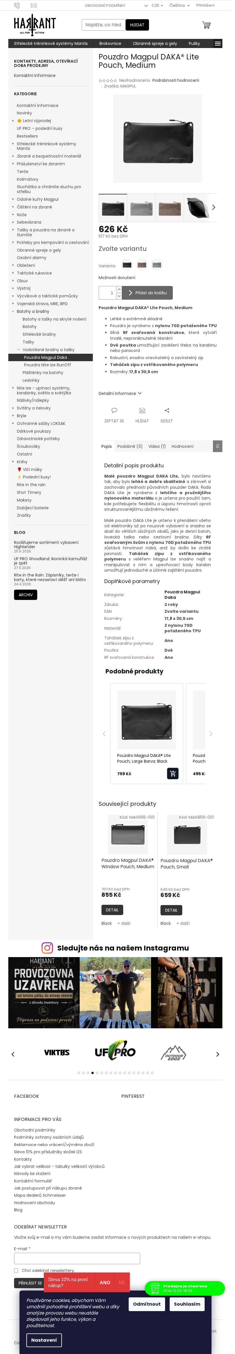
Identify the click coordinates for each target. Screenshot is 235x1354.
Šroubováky (28, 446)
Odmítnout (147, 1304)
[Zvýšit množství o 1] (119, 289)
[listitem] (146, 733)
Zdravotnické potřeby (38, 439)
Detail (112, 910)
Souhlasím (187, 1304)
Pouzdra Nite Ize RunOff (47, 365)
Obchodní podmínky (105, 5)
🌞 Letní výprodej (34, 121)
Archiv (26, 595)
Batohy (30, 326)
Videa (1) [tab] (157, 446)
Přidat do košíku (151, 293)
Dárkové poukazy (34, 431)
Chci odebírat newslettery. (48, 1270)
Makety (24, 500)
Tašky (28, 342)
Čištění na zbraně (34, 207)
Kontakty (23, 1159)
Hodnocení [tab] (182, 446)
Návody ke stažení (32, 1173)
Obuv (22, 281)
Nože (22, 215)
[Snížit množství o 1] (119, 296)
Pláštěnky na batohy (43, 372)
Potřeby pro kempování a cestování (53, 242)
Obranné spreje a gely (39, 250)
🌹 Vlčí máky (29, 469)
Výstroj (23, 288)
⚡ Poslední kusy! (34, 477)
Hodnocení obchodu (34, 1203)
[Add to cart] (173, 773)
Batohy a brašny (33, 311)
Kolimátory (27, 179)
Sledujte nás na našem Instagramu (123, 948)
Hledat (137, 25)
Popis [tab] (106, 446)
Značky (24, 515)
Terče (22, 171)
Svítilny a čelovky (34, 408)
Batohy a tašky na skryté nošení (54, 319)
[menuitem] (50, 43)
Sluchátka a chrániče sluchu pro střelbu (49, 189)
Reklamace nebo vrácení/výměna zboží (54, 1145)
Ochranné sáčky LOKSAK (41, 423)
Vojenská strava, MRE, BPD (42, 304)
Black (106, 923)
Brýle (21, 416)
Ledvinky (31, 380)
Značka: (120, 86)
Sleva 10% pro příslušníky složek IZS (48, 1152)
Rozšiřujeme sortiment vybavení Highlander (46, 544)
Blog (18, 1210)
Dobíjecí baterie (33, 508)
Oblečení (26, 265)
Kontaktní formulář (33, 1181)
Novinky (24, 113)
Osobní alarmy (31, 258)
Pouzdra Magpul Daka (45, 357)
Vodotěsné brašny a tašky (49, 350)
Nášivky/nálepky (33, 400)
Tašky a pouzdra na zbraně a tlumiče (46, 232)
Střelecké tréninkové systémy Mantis (46, 146)
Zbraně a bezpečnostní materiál (49, 156)
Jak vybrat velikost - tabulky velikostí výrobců (59, 1166)
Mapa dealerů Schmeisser (40, 1195)
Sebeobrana (29, 222)
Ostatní (24, 454)
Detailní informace (117, 393)
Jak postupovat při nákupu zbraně (48, 1188)
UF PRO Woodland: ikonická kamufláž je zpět (50, 561)
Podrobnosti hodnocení (175, 80)
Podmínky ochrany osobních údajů (49, 1137)
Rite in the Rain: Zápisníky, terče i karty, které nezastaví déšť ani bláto (50, 577)
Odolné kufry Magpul (37, 199)
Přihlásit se (30, 1283)
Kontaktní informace (35, 75)
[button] (104, 733)
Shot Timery (29, 492)
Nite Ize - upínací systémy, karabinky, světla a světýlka (44, 390)
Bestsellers (27, 136)
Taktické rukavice (34, 273)
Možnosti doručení (117, 278)
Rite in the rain (31, 485)
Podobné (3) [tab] (130, 446)
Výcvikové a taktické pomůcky (47, 296)
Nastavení (44, 1340)
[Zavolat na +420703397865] (22, 5)
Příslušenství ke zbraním (41, 164)
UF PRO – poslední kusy (39, 128)
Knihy (22, 462)
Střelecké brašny (39, 334)
